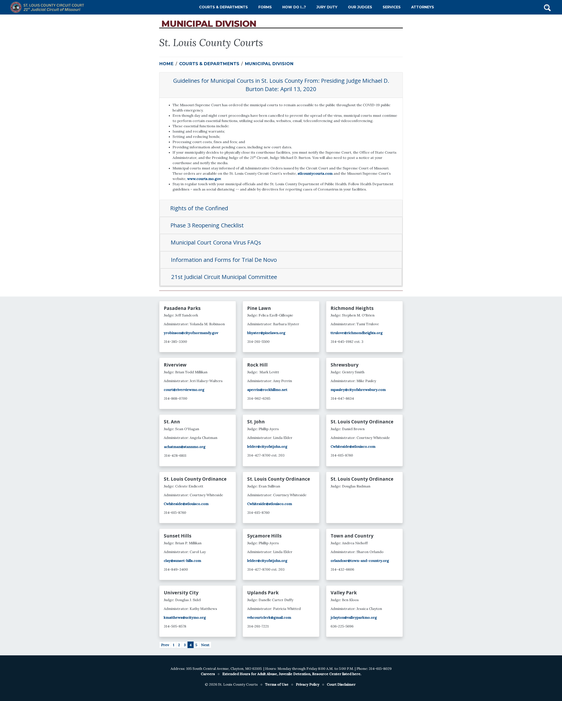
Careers (208, 674)
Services (392, 7)
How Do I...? (294, 7)
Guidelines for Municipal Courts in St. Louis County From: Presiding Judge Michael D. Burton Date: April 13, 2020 (281, 85)
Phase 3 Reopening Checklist (207, 225)
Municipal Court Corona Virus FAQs (216, 242)
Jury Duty (326, 7)
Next (205, 645)
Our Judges (360, 7)
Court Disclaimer (341, 684)
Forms (265, 7)
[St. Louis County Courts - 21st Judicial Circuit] (48, 7)
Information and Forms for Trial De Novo (224, 260)
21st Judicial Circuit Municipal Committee (224, 277)
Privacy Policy (307, 684)
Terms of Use (276, 684)
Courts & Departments (223, 7)
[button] (547, 7)
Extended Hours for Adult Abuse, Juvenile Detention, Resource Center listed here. (291, 674)
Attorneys (422, 7)
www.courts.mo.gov (204, 178)
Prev (165, 645)
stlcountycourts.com (315, 173)
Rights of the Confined (199, 208)
